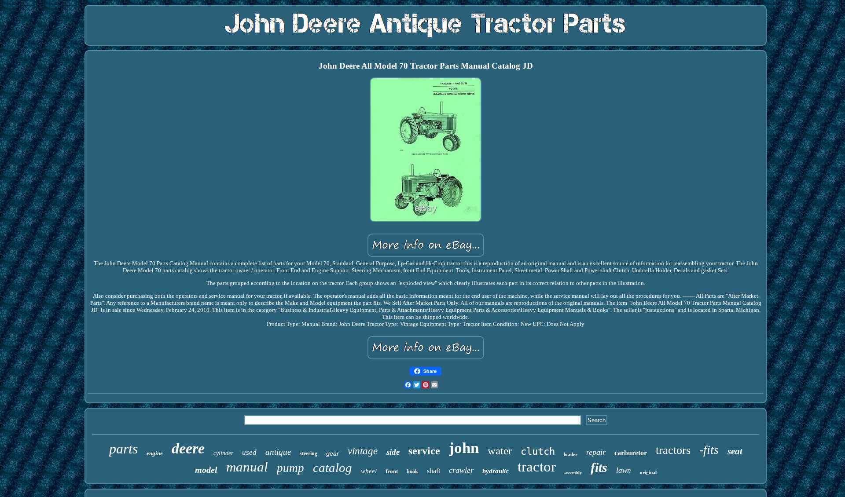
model (206, 470)
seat (734, 451)
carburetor (630, 453)
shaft (433, 471)
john (464, 448)
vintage (363, 451)
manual (247, 467)
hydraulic (495, 471)
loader (570, 454)
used (249, 452)
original (648, 472)
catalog (332, 467)
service (424, 451)
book (412, 471)
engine (155, 453)
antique (278, 452)
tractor (537, 467)
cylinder (223, 453)
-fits (709, 450)
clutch (538, 451)
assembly (573, 472)
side (393, 452)
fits (599, 467)
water (500, 451)
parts (123, 449)
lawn (623, 470)
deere (188, 448)
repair (596, 452)
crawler (461, 470)
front (392, 471)
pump (290, 468)
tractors (673, 450)
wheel (369, 471)
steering (308, 453)
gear (332, 453)
